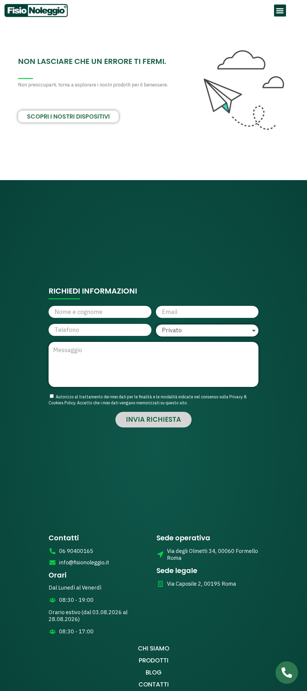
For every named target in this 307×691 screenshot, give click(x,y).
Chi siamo (153, 648)
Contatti (154, 684)
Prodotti (153, 660)
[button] (280, 11)
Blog (154, 672)
